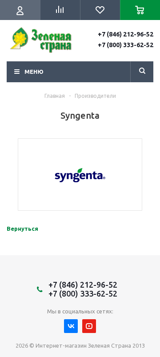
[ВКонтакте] (71, 326)
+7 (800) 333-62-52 (125, 45)
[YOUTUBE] (89, 326)
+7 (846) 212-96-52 (125, 34)
